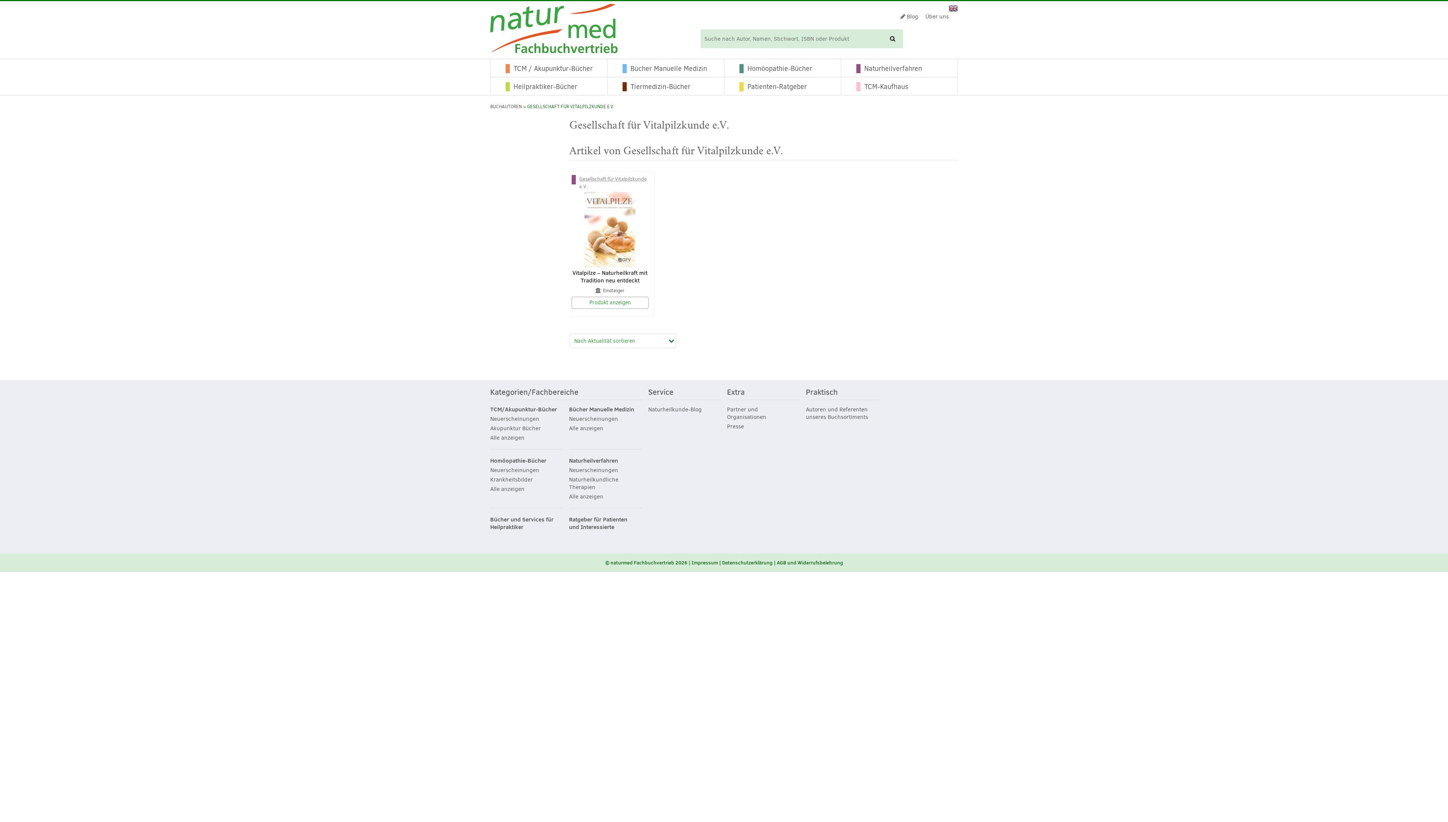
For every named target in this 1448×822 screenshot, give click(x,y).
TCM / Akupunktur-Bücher (553, 68)
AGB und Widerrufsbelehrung (810, 562)
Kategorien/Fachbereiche (534, 392)
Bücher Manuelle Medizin (668, 68)
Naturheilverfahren (893, 68)
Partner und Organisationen (746, 413)
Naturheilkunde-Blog (675, 409)
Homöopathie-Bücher (779, 68)
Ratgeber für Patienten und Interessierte (598, 523)
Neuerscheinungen (514, 419)
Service (660, 392)
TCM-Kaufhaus (886, 86)
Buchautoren (506, 107)
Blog (911, 16)
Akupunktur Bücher (515, 428)
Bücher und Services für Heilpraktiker (522, 523)
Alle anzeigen (507, 438)
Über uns (937, 16)
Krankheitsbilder (511, 479)
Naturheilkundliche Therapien (593, 483)
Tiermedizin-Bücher (660, 86)
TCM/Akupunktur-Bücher (523, 409)
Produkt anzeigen (610, 302)
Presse (735, 426)
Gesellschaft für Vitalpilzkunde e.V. (613, 182)
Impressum (705, 562)
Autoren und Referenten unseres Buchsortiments (837, 413)
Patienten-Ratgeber (777, 86)
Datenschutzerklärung (747, 562)
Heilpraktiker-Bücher (545, 86)
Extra (736, 392)
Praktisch (822, 392)
